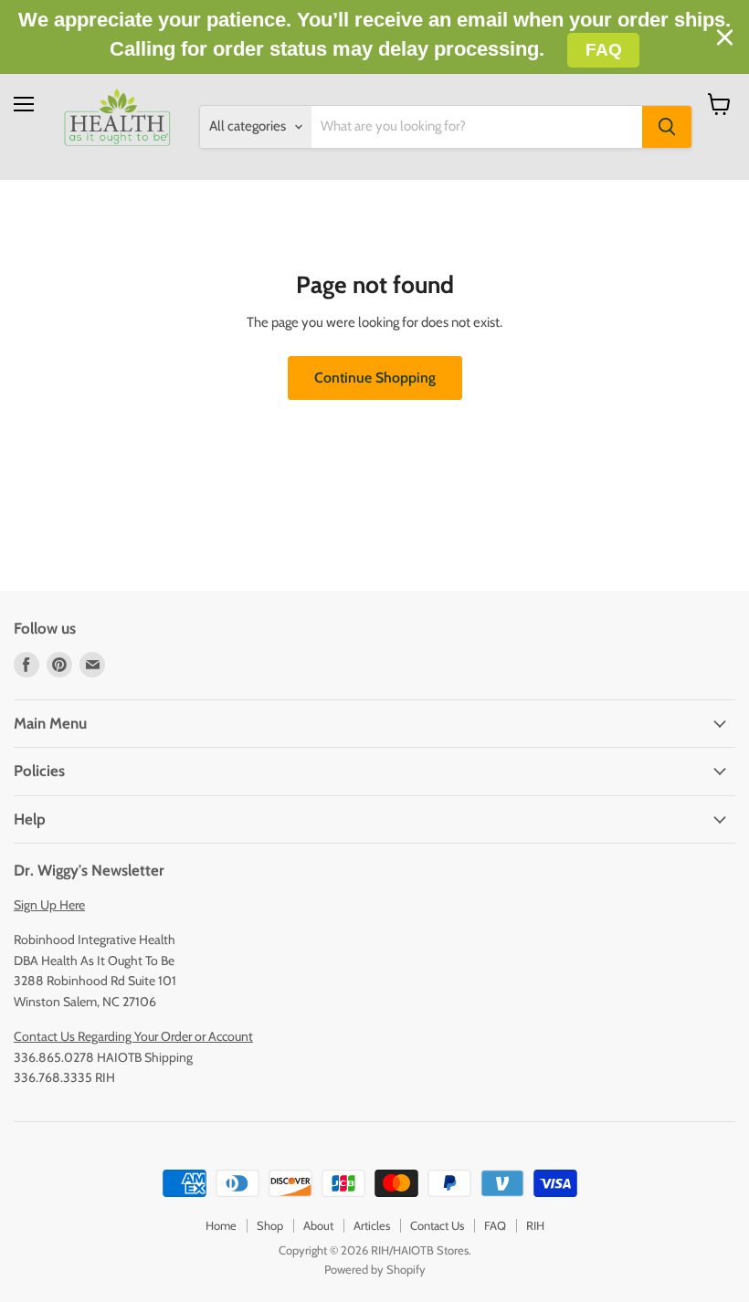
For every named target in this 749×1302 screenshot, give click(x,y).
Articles (371, 1225)
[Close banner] (725, 38)
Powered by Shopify (375, 1269)
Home (221, 1225)
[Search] (666, 127)
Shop (270, 1225)
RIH (535, 1225)
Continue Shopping (375, 377)
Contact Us (437, 1225)
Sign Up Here (49, 905)
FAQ (495, 1225)
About (318, 1225)
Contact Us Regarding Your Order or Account (133, 1036)
